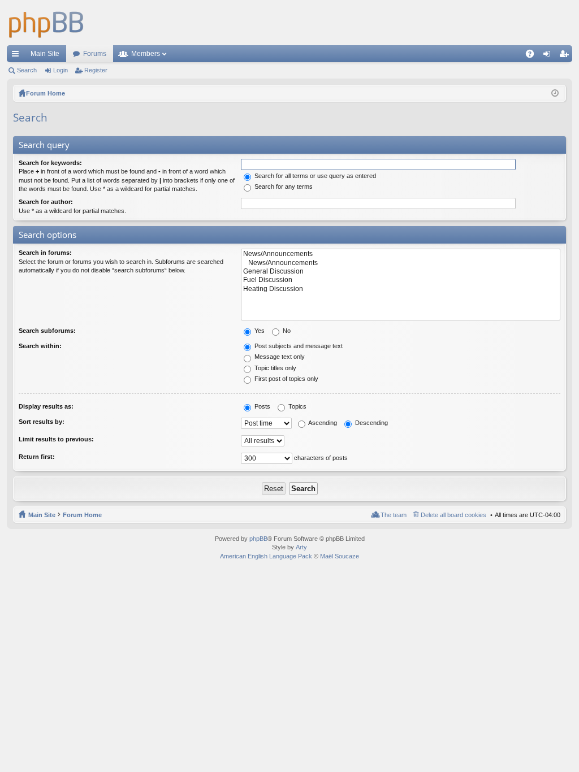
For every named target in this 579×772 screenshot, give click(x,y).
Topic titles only (274, 368)
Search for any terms (283, 186)
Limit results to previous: (56, 439)
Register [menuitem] (566, 56)
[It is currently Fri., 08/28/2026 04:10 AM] (555, 93)
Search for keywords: (50, 162)
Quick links (17, 56)
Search (27, 70)
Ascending (322, 422)
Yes (259, 330)
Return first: (37, 456)
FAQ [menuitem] (533, 56)
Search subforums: (47, 330)
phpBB (258, 538)
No (286, 330)
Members (145, 54)
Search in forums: (45, 252)
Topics (296, 406)
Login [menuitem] (549, 56)
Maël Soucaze (339, 556)
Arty (301, 547)
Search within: (40, 345)
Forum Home (82, 514)
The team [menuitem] (394, 514)
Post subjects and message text (298, 345)
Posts (261, 406)
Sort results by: (41, 421)
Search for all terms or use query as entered (314, 175)
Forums (94, 54)
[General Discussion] (400, 271)
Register (95, 70)
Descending (370, 422)
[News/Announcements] (400, 254)
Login (60, 70)
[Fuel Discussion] (400, 280)
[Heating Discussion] (400, 289)
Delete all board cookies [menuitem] (453, 514)
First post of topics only (285, 378)
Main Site (45, 54)
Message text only (279, 356)
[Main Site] (46, 22)
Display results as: (46, 406)
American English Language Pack (266, 556)
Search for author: (46, 201)
